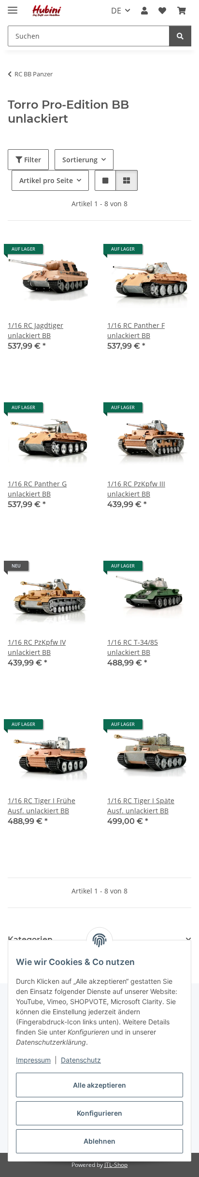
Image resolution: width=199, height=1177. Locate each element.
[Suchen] (180, 36)
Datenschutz (81, 1060)
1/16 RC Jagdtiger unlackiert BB (35, 330)
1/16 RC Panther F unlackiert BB (136, 330)
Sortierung (80, 159)
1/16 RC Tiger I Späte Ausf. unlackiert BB (140, 805)
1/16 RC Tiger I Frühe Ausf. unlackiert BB (41, 805)
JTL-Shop (116, 1165)
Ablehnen (99, 1141)
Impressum (33, 1060)
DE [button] (116, 10)
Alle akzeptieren (99, 1085)
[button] (144, 10)
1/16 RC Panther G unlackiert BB (37, 488)
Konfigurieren (99, 1113)
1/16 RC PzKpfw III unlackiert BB (136, 488)
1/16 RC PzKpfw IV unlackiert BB (37, 647)
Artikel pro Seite (46, 180)
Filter (31, 159)
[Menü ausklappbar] (12, 6)
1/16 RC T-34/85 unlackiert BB (132, 647)
